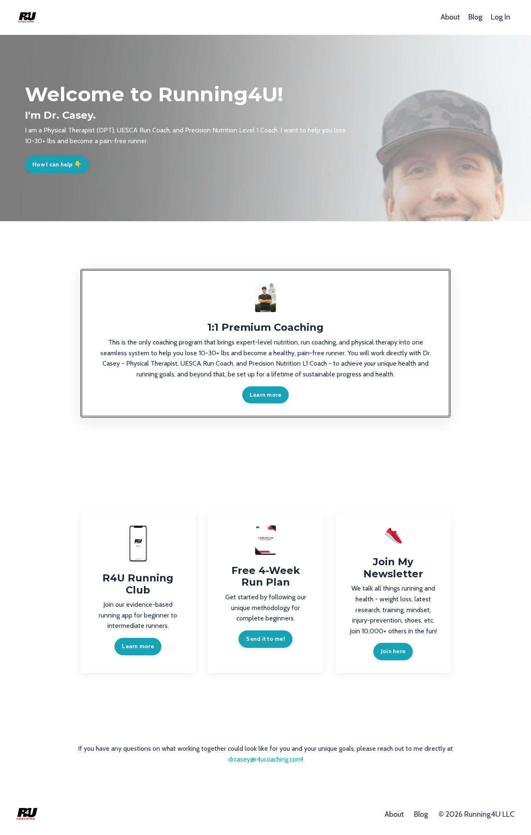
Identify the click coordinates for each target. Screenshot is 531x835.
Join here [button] (393, 651)
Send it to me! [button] (265, 638)
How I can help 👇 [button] (57, 164)
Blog (475, 17)
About (450, 17)
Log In (500, 17)
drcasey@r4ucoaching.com (265, 759)
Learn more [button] (266, 394)
